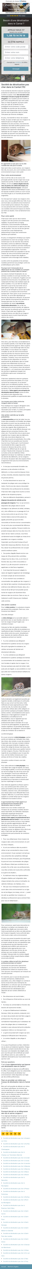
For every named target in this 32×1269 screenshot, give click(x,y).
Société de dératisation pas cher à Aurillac (16, 1144)
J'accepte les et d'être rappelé (17, 63)
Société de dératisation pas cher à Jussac (16, 1160)
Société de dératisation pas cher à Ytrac (15, 1261)
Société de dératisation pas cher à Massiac (16, 1166)
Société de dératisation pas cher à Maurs (16, 1172)
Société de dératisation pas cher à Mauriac (16, 1169)
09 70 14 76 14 (17, 35)
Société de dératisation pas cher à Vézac (16, 1250)
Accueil (3, 1266)
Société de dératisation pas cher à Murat (16, 1174)
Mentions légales (13, 1266)
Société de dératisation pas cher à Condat (16, 1158)
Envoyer (16, 69)
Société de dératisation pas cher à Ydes (15, 1258)
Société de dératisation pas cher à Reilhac (16, 1197)
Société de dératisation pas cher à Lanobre (16, 1163)
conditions (18, 62)
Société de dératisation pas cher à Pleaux (16, 1188)
